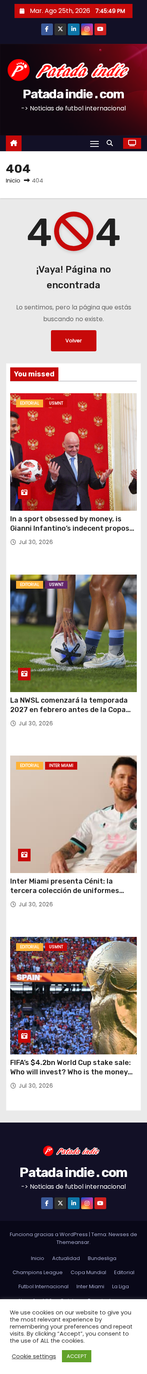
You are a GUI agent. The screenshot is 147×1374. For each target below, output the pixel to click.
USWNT (56, 585)
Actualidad (66, 1258)
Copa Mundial (88, 1272)
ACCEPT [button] (77, 1356)
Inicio (13, 180)
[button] (112, 143)
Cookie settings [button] (34, 1356)
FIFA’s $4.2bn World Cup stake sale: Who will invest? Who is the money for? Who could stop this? (70, 1072)
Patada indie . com (73, 94)
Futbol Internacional (43, 1286)
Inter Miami (61, 765)
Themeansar (72, 1242)
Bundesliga (102, 1258)
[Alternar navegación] (94, 143)
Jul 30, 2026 (36, 542)
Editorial (29, 403)
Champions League (38, 1272)
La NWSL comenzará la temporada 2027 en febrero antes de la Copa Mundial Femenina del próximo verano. (69, 714)
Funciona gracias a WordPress (49, 1234)
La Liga (120, 1286)
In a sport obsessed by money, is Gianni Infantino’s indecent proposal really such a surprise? (73, 528)
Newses (119, 1234)
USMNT (56, 403)
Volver (73, 340)
